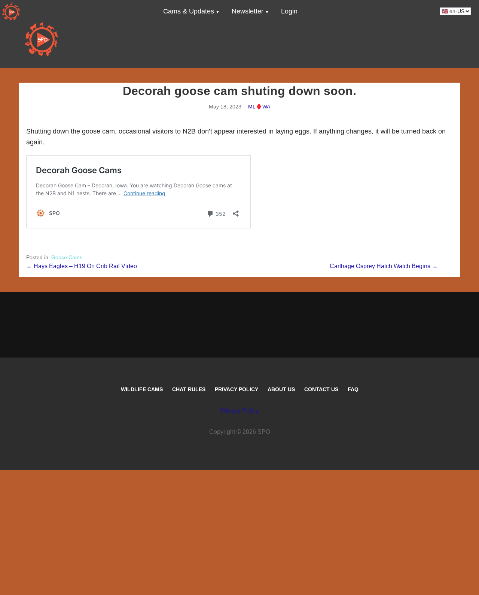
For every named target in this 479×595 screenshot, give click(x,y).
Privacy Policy (236, 389)
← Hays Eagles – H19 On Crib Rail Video (81, 266)
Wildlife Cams (142, 389)
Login (289, 11)
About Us (281, 389)
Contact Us (321, 389)
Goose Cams (66, 257)
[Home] (11, 11)
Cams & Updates (188, 11)
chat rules (188, 389)
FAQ (353, 389)
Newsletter (247, 11)
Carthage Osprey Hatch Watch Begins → (384, 266)
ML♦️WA (259, 107)
